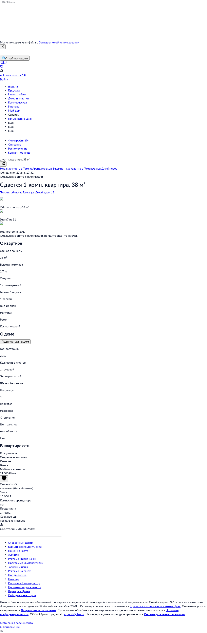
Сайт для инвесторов (22, 595)
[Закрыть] (3, 46)
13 (52, 192)
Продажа (14, 90)
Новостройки (17, 94)
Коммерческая (17, 102)
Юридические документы (25, 547)
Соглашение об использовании (59, 42)
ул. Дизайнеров (40, 192)
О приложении (10, 627)
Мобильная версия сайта (16, 623)
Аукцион (13, 555)
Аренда (13, 86)
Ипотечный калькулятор (24, 583)
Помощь (13, 579)
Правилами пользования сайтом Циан (155, 606)
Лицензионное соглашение (38, 610)
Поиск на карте (18, 551)
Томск (26, 192)
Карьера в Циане (19, 591)
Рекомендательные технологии (164, 614)
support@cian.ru (74, 614)
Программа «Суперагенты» (25, 563)
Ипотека (13, 106)
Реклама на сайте (19, 571)
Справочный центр (20, 542)
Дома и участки (18, 98)
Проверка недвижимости (24, 587)
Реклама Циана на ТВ (22, 559)
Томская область (10, 192)
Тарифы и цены (18, 567)
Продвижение (17, 575)
